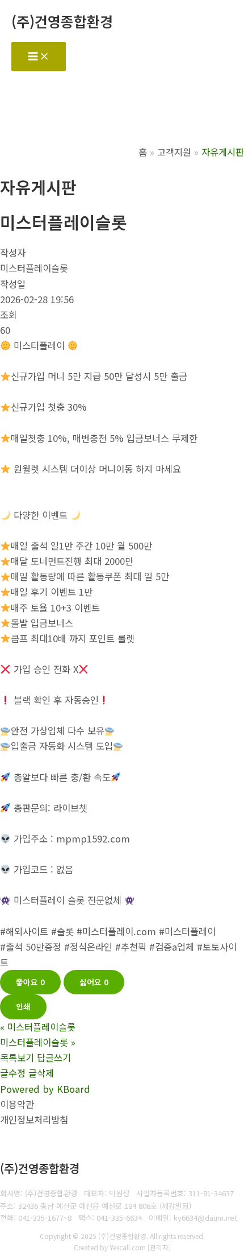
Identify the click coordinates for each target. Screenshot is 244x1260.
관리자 (159, 1247)
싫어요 (93, 982)
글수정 (13, 1073)
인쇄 (23, 1006)
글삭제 (41, 1073)
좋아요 (30, 982)
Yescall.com (128, 1247)
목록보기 (17, 1057)
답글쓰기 (54, 1057)
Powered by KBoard (45, 1089)
